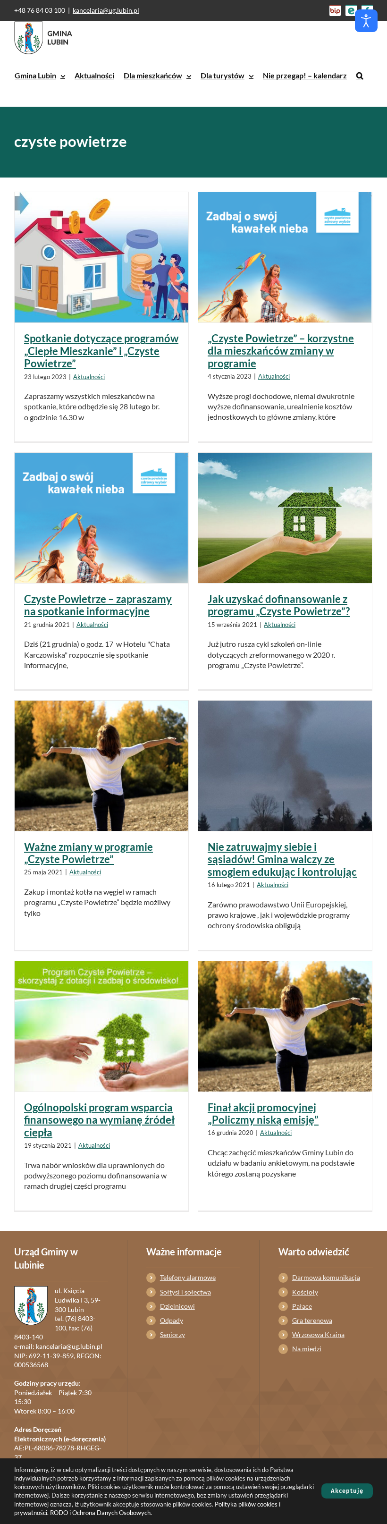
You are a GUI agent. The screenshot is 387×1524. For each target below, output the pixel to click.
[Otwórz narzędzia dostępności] (366, 20)
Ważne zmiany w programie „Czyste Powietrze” (88, 852)
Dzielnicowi (177, 1306)
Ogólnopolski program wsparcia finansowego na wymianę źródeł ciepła (99, 1120)
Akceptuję (347, 1490)
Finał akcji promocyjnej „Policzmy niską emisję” (263, 1113)
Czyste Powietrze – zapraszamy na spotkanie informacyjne (98, 605)
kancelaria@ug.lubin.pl (106, 10)
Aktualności (89, 377)
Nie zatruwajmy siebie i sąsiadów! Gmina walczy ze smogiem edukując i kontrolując (282, 859)
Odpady (171, 1320)
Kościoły (305, 1292)
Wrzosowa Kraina (318, 1334)
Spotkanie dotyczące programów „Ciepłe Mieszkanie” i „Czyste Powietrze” (101, 351)
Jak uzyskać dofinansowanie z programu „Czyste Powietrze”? (279, 605)
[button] (359, 75)
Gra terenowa (312, 1320)
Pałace (302, 1306)
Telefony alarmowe (188, 1277)
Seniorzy (172, 1334)
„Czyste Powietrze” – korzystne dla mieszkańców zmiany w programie (281, 351)
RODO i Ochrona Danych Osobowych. (101, 1512)
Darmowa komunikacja (326, 1277)
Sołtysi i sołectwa (185, 1292)
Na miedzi (306, 1349)
